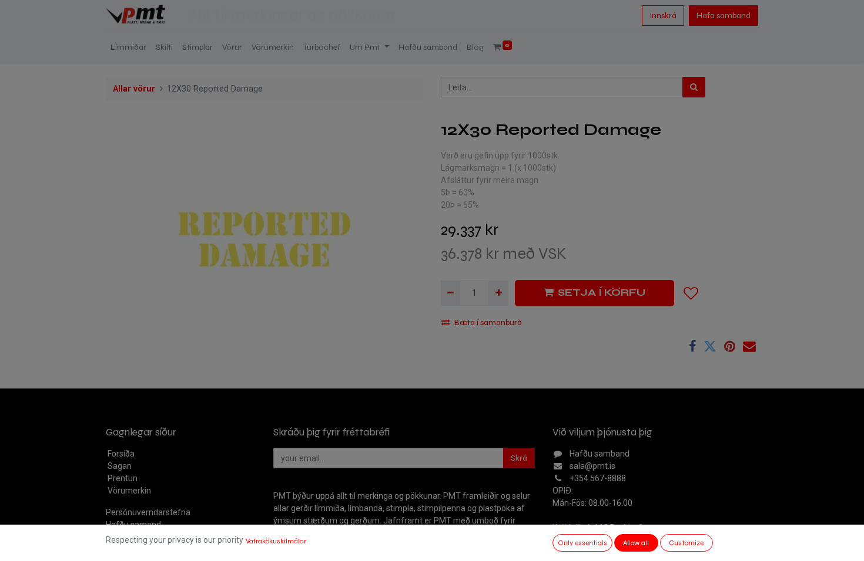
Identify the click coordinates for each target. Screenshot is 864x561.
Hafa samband (723, 16)
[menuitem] (128, 47)
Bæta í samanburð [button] (488, 322)
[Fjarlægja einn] (450, 293)
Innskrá (663, 16)
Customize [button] (686, 543)
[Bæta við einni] (498, 293)
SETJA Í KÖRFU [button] (601, 292)
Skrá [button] (519, 458)
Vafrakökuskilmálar (276, 541)
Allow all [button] (636, 543)
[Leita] (693, 87)
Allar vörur (134, 89)
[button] (691, 293)
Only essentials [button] (582, 543)
